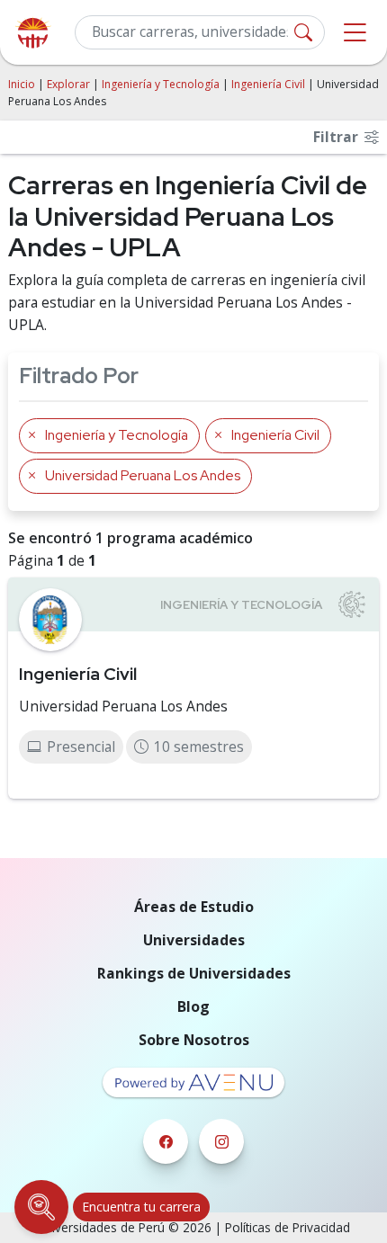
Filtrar (337, 137)
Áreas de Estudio (194, 907)
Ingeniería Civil (268, 84)
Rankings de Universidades (194, 973)
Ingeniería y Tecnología (161, 84)
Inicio (21, 84)
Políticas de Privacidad (287, 1227)
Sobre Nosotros (194, 1040)
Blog (193, 1006)
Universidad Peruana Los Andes (123, 706)
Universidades (194, 940)
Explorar (68, 84)
